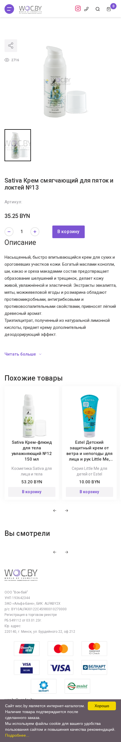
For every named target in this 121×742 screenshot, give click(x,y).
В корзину (68, 231)
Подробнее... (17, 735)
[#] (9, 9)
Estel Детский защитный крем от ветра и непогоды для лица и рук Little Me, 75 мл (89, 453)
